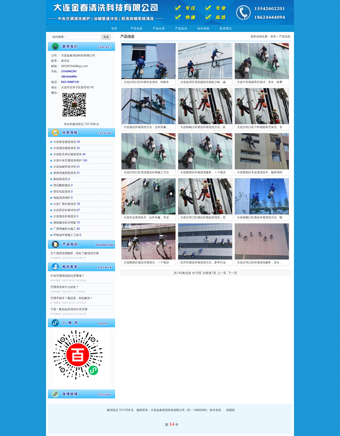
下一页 (232, 273)
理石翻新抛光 (61, 185)
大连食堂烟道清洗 (64, 142)
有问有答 (203, 28)
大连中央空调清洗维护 (67, 160)
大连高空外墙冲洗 (64, 210)
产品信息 (137, 28)
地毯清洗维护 (61, 198)
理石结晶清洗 (61, 191)
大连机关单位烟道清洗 (67, 154)
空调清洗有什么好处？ (64, 287)
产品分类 (159, 28)
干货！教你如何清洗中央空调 (68, 309)
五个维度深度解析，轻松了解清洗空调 (74, 253)
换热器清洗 (60, 179)
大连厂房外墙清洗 (64, 204)
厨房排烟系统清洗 (64, 173)
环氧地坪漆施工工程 (66, 235)
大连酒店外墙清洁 (64, 216)
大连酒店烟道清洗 (64, 148)
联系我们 (226, 28)
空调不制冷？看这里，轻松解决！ (71, 298)
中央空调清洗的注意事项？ (67, 276)
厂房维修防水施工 (64, 229)
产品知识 (181, 28)
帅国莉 (230, 410)
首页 (114, 28)
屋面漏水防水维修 (64, 222)
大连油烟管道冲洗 (64, 167)
